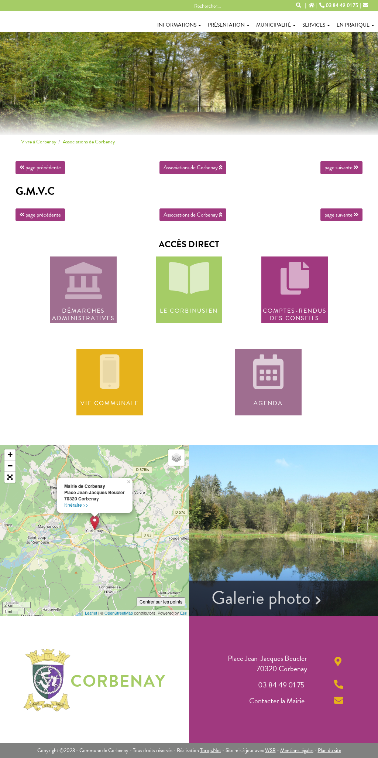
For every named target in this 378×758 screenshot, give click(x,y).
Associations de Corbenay (89, 142)
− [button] (10, 465)
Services (313, 25)
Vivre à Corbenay (38, 142)
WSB (270, 750)
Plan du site (329, 750)
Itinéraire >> (76, 505)
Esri (183, 613)
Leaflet (91, 613)
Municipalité (273, 25)
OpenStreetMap (118, 613)
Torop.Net (210, 750)
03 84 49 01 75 (341, 5)
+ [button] (10, 454)
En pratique (353, 25)
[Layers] (176, 457)
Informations (176, 25)
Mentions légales (296, 750)
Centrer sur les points (161, 601)
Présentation (226, 25)
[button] (10, 477)
